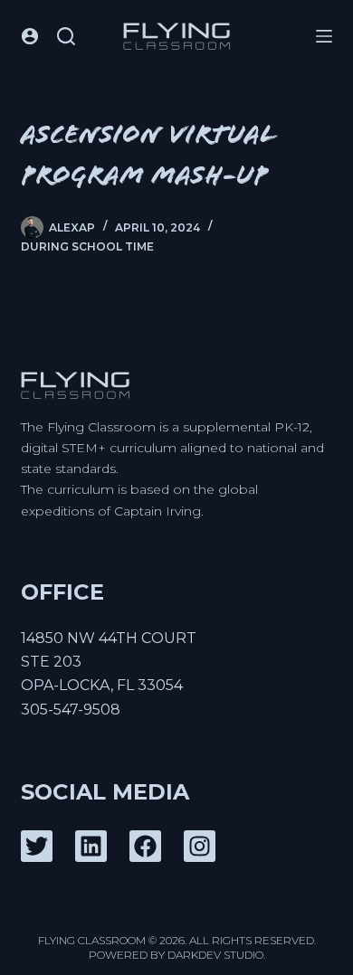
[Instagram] (199, 846)
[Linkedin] (91, 846)
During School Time (87, 246)
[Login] (30, 36)
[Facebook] (145, 846)
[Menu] (324, 36)
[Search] (66, 36)
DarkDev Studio (215, 954)
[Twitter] (36, 846)
